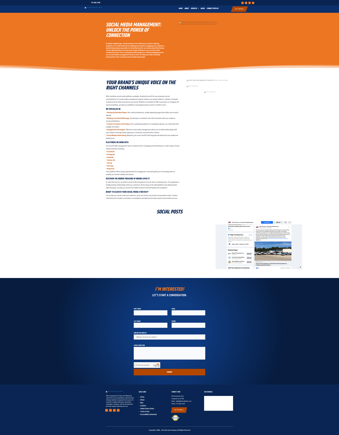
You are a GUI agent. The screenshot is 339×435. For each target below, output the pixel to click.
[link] (242, 3)
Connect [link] (143, 405)
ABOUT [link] (186, 9)
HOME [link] (180, 9)
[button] (335, 430)
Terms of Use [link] (144, 411)
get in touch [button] (178, 410)
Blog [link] (141, 403)
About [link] (142, 400)
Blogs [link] (203, 9)
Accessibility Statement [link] (148, 414)
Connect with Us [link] (212, 9)
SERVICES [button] (194, 9)
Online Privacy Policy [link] (147, 408)
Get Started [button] (239, 9)
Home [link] (142, 397)
